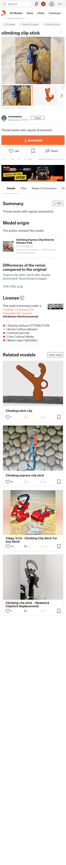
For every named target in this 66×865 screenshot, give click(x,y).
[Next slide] (61, 95)
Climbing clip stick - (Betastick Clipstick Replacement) (27, 604)
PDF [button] (59, 203)
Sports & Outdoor (30, 24)
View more (55, 354)
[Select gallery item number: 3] (36, 468)
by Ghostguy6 (24, 246)
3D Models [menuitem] (16, 13)
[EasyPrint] (36, 4)
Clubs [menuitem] (40, 13)
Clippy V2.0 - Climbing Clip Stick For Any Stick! (31, 539)
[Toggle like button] (8, 417)
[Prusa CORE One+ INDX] (33, 173)
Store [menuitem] (30, 13)
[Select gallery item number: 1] (29, 468)
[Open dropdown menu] (61, 32)
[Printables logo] (3, 13)
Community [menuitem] (56, 13)
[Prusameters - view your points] (43, 4)
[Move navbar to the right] (62, 13)
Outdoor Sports (53, 24)
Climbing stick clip (19, 410)
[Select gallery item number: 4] (37, 597)
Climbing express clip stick (25, 475)
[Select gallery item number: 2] (33, 468)
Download (35, 140)
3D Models (10, 24)
